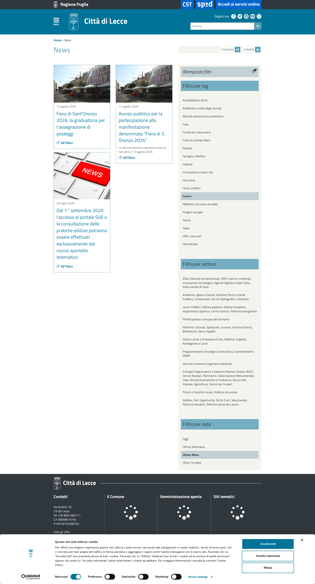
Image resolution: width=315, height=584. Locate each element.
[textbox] (222, 26)
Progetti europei (193, 212)
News (67, 40)
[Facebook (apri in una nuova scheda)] (233, 16)
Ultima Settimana (194, 447)
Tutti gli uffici (62, 532)
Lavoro (187, 196)
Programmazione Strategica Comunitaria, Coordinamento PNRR (218, 353)
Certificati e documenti (197, 132)
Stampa (249, 49)
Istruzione (189, 180)
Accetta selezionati (268, 555)
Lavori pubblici (192, 188)
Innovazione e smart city (198, 172)
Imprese (187, 164)
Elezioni (187, 148)
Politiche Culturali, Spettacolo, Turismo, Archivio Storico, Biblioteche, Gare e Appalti (218, 329)
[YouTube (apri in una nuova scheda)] (252, 16)
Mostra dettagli (198, 576)
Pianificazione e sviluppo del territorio (206, 319)
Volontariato (190, 244)
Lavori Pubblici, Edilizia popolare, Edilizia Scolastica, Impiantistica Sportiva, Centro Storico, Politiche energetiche (220, 309)
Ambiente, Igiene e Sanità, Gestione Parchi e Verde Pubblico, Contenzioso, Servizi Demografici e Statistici (216, 297)
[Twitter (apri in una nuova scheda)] (239, 16)
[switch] (110, 577)
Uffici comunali (192, 236)
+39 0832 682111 (69, 515)
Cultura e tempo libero (196, 140)
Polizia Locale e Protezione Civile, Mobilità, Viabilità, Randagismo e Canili (215, 341)
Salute (187, 220)
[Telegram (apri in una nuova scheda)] (246, 16)
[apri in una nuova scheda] (205, 4)
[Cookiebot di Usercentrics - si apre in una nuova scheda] (31, 577)
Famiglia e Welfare (194, 156)
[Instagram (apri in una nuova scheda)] (258, 16)
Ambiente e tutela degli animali (202, 108)
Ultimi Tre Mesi (192, 462)
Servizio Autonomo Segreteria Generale (207, 364)
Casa (185, 124)
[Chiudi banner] (302, 540)
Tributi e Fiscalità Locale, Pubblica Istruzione (210, 392)
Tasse (186, 228)
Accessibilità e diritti (195, 100)
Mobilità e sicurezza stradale (200, 204)
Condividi (228, 49)
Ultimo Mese (191, 455)
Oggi (185, 439)
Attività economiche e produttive (203, 116)
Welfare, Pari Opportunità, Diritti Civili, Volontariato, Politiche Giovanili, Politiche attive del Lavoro (215, 402)
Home (57, 40)
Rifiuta (268, 567)
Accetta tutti (268, 543)
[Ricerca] (257, 26)
